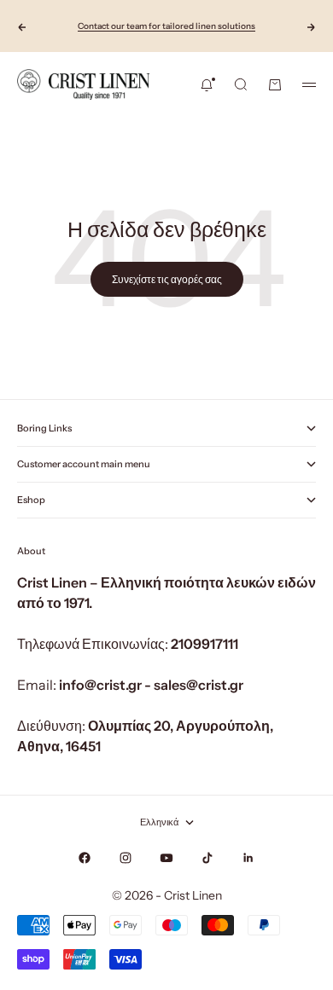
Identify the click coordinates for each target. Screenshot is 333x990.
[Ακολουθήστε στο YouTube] (166, 858)
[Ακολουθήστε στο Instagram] (125, 858)
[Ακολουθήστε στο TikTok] (207, 858)
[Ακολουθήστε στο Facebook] (84, 858)
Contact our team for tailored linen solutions (166, 26)
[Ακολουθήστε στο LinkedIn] (248, 858)
